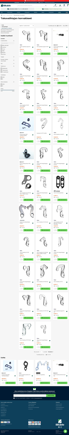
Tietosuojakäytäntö (60, 407)
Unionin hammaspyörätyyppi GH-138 (59, 106)
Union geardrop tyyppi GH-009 (42, 46)
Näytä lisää (3, 54)
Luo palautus (3, 409)
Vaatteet (35, 12)
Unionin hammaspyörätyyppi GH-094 (25, 76)
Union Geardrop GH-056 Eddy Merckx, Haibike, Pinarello (42, 253)
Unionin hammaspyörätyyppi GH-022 (25, 282)
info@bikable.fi (3, 432)
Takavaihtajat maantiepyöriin (6, 31)
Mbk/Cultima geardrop (40, 374)
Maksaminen (3, 412)
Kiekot (43, 12)
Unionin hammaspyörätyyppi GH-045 (42, 106)
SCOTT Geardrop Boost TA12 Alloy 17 (25, 164)
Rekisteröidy (51, 395)
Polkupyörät (27, 12)
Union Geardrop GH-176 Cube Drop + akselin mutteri (25, 193)
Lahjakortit (3, 415)
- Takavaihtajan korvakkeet (6, 28)
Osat (2, 12)
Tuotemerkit (51, 12)
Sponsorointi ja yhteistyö (33, 407)
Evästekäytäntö (59, 409)
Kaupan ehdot (59, 404)
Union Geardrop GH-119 (58, 281)
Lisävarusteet (9, 12)
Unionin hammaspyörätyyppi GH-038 (42, 164)
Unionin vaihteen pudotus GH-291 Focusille (24, 375)
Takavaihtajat (5, 26)
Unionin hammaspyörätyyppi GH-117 (42, 341)
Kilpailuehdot (59, 405)
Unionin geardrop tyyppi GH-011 (25, 47)
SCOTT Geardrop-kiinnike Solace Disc (58, 47)
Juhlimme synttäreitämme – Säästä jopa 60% (35, 0)
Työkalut (18, 12)
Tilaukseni (3, 404)
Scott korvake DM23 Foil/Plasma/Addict (23, 135)
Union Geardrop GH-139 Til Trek (42, 310)
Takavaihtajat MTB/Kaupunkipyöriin (7, 29)
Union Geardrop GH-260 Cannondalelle (24, 106)
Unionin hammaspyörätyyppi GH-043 (59, 164)
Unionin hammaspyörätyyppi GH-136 (59, 253)
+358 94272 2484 (3, 431)
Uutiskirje (30, 409)
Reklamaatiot (4, 410)
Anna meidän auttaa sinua (6, 402)
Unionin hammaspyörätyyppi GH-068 (42, 76)
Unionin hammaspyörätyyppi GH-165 (42, 193)
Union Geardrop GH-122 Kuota (42, 222)
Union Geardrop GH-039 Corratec (24, 253)
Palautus (3, 407)
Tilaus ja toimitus (4, 405)
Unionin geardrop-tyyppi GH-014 (59, 311)
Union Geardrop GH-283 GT (59, 134)
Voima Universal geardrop (58, 192)
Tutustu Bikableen (32, 402)
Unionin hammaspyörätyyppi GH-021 (25, 311)
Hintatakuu (3, 414)
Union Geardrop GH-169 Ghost (42, 281)
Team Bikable (31, 405)
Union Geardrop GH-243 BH (59, 75)
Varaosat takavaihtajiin (5, 32)
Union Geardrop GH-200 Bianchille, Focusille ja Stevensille (58, 223)
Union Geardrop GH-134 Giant (25, 340)
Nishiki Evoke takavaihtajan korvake (25, 223)
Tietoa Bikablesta (32, 404)
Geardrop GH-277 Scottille (42, 133)
